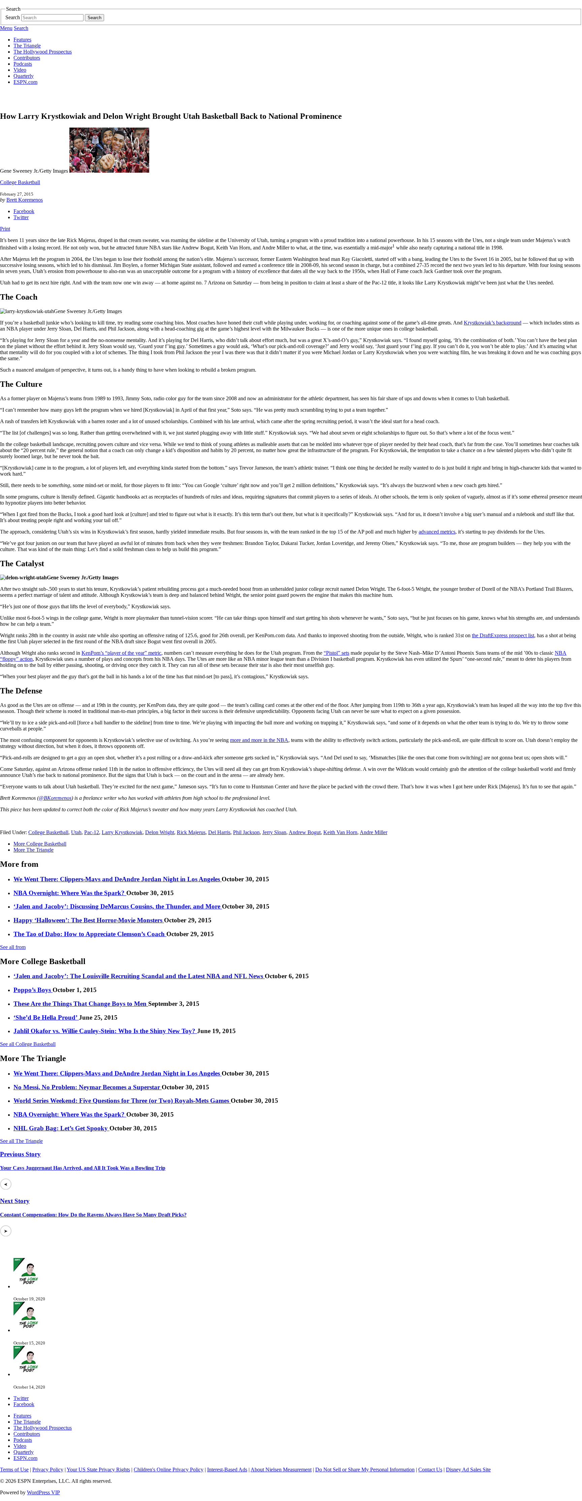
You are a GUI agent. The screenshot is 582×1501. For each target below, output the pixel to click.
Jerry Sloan (274, 832)
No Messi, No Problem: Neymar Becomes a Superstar (87, 1087)
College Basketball (20, 182)
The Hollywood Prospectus (42, 52)
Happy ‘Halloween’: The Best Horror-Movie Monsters (88, 920)
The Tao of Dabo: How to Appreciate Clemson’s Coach (89, 933)
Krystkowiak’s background (492, 323)
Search (12, 17)
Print (5, 229)
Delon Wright (159, 832)
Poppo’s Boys (33, 989)
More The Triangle (33, 850)
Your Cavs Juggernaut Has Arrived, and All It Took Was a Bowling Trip (82, 1168)
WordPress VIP (43, 1492)
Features (22, 39)
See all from (13, 947)
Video (19, 70)
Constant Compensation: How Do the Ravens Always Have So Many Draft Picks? (93, 1215)
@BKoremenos (55, 798)
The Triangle (27, 45)
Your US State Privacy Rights (98, 1469)
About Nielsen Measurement (281, 1469)
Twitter (21, 217)
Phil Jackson (246, 832)
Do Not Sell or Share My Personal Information (365, 1469)
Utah (76, 832)
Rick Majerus (191, 832)
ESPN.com (25, 82)
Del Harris (219, 832)
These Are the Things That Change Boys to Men (80, 1003)
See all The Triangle (21, 1141)
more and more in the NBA (259, 740)
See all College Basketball (28, 1044)
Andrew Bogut (305, 832)
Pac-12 (91, 832)
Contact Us (430, 1469)
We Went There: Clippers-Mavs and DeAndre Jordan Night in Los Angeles (117, 879)
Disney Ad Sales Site (468, 1469)
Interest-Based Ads (227, 1469)
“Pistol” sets (336, 653)
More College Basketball (39, 844)
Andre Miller (373, 832)
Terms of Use (14, 1469)
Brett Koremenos (24, 200)
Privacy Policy (47, 1469)
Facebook (23, 211)
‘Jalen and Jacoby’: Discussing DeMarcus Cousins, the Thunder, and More (117, 906)
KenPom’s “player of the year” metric (121, 653)
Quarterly (23, 76)
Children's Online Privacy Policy (168, 1469)
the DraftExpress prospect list (503, 635)
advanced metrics (437, 532)
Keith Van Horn (340, 832)
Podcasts (22, 64)
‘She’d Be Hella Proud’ (46, 1017)
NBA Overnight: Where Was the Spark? (69, 892)
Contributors (26, 58)
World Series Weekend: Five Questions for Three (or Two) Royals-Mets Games (122, 1100)
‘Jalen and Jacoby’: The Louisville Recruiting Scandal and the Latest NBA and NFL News (139, 976)
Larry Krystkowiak (122, 832)
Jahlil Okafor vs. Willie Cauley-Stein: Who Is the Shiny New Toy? (105, 1030)
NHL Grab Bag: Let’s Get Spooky (61, 1128)
